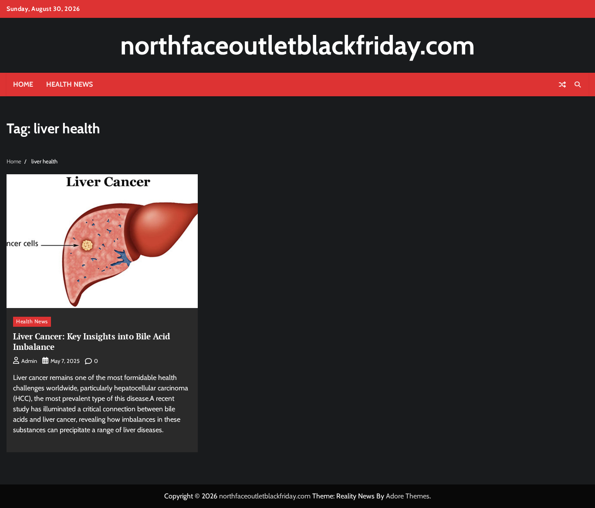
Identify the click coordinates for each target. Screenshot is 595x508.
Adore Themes (407, 496)
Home (23, 84)
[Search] (577, 84)
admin (29, 361)
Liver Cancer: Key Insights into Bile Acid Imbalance (91, 341)
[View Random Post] (562, 84)
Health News (69, 84)
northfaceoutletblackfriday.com (297, 45)
